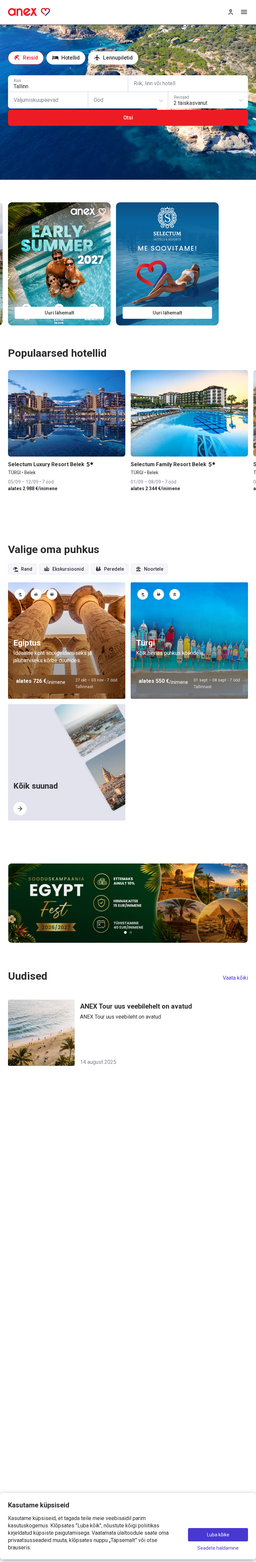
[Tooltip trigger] (20, 594)
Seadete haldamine (218, 1548)
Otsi (128, 117)
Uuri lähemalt (59, 312)
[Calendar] (48, 100)
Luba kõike (218, 1534)
